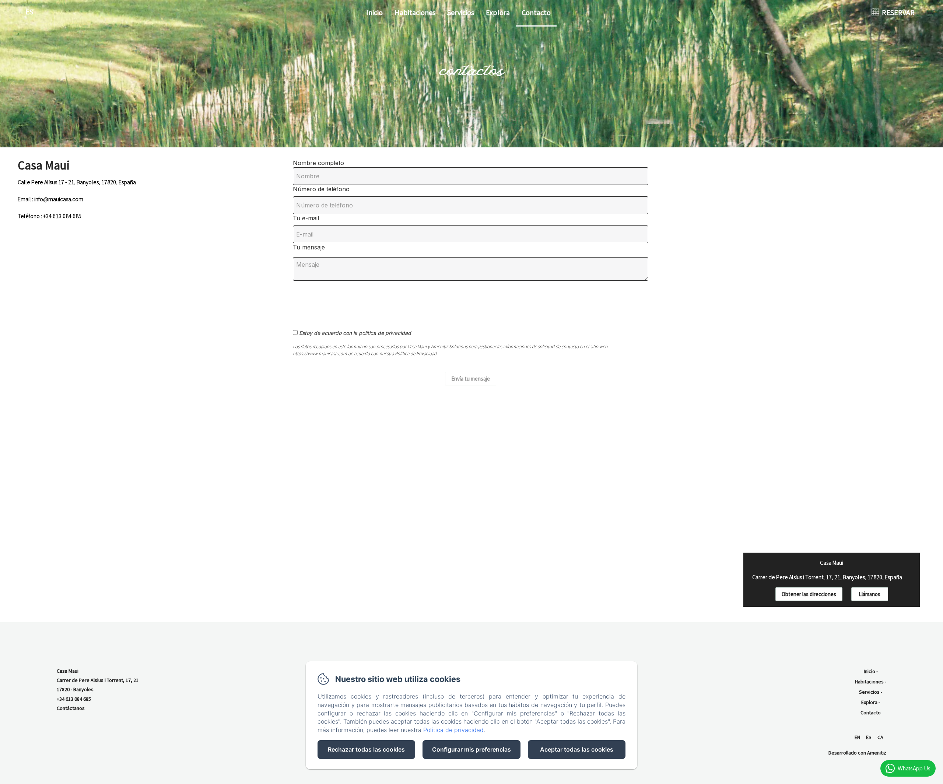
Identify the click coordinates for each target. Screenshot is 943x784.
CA (880, 737)
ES (869, 737)
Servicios (460, 12)
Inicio (374, 12)
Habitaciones (415, 12)
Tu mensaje (309, 247)
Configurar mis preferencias (471, 749)
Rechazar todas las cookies (366, 749)
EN (857, 737)
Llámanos (869, 594)
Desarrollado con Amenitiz (857, 752)
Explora (498, 12)
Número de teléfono (321, 189)
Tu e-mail (306, 218)
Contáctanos (71, 708)
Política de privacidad (453, 730)
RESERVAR (898, 12)
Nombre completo (318, 163)
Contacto (536, 12)
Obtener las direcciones (809, 594)
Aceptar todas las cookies (576, 749)
